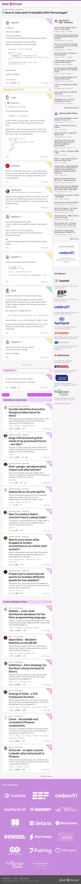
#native (38, 707)
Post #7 (45, 357)
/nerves (11, 707)
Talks (69, 137)
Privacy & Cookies (33, 881)
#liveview (29, 736)
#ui (23, 736)
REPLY (5, 395)
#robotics (27, 653)
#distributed (28, 627)
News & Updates (64, 199)
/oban (10, 426)
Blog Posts (70, 182)
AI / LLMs (70, 122)
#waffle (18, 502)
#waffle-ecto (26, 502)
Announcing (18, 608)
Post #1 (45, 157)
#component (13, 738)
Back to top (45, 776)
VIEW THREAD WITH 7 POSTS (40, 395)
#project (27, 767)
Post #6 (45, 333)
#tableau (21, 738)
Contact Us (6, 878)
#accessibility (43, 736)
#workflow (17, 426)
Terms (23, 881)
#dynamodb (12, 562)
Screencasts (72, 227)
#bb (33, 653)
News (10, 608)
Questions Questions (70, 108)
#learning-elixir (31, 559)
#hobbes (36, 627)
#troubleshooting (18, 559)
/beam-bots (13, 653)
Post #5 (45, 281)
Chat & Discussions (60, 122)
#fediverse (19, 767)
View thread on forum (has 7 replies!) (19, 379)
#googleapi (12, 480)
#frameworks (25, 707)
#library (11, 627)
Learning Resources (60, 137)
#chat (39, 559)
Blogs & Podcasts (59, 147)
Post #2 (45, 182)
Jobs (71, 212)
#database (18, 627)
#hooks (35, 736)
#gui (33, 707)
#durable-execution (28, 426)
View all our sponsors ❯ (62, 403)
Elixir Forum (72, 113)
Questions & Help (8, 10)
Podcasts (70, 147)
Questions (19, 10)
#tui (29, 682)
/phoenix (11, 454)
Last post (45, 387)
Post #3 (45, 208)
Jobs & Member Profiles (61, 212)
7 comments (11, 80)
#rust (17, 682)
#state (44, 707)
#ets (10, 559)
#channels (19, 590)
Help (15, 878)
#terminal (23, 682)
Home (9, 382)
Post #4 (45, 248)
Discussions (71, 204)
